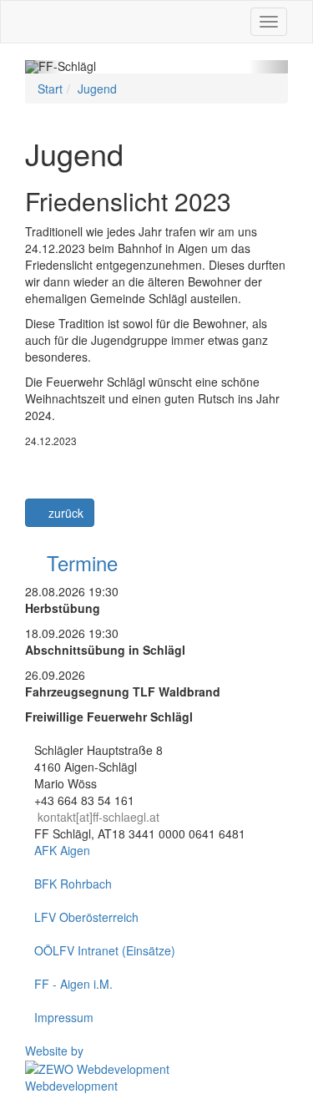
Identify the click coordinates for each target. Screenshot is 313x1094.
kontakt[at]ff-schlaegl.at (98, 816)
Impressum (63, 1017)
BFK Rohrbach (73, 883)
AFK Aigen (62, 850)
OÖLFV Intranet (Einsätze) (104, 950)
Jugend (97, 88)
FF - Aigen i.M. (73, 983)
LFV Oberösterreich (86, 917)
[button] (44, 66)
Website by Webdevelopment (71, 1068)
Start (50, 88)
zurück (64, 512)
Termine (79, 562)
